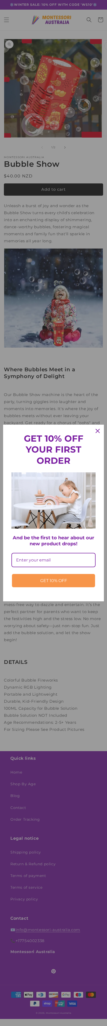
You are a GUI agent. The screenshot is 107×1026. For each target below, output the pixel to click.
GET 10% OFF (53, 580)
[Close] (97, 431)
